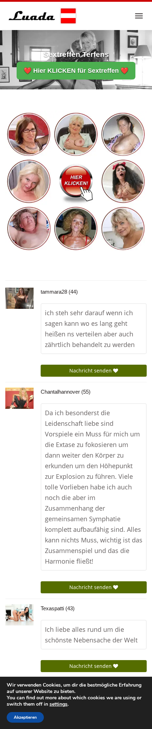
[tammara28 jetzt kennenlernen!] (19, 298)
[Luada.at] (41, 16)
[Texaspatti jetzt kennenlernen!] (19, 614)
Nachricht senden (91, 370)
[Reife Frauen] (76, 180)
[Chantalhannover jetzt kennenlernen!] (19, 398)
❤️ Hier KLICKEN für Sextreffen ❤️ (76, 70)
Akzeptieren (25, 717)
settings (58, 704)
